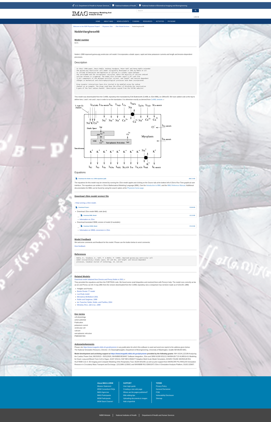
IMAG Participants (104, 395)
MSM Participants (104, 398)
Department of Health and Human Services (158, 415)
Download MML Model (90, 215)
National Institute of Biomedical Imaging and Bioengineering (164, 6)
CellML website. (157, 99)
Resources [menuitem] (147, 21)
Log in (196, 17)
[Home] (104, 13)
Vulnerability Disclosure (165, 395)
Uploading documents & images (135, 398)
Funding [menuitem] (136, 21)
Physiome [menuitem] (171, 21)
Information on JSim (87, 219)
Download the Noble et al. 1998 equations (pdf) (92, 178)
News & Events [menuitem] (123, 21)
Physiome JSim (107, 26)
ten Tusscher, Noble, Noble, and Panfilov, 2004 (94, 302)
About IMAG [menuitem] (108, 21)
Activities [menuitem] (160, 21)
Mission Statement (104, 386)
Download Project (83, 207)
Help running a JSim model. (85, 203)
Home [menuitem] (98, 21)
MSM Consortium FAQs (106, 389)
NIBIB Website (104, 415)
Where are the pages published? (135, 392)
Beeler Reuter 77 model (86, 291)
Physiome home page (135, 188)
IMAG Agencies (103, 392)
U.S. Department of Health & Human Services (92, 6)
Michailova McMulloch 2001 (87, 297)
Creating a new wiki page (132, 389)
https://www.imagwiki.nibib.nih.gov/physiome (100, 347)
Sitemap (159, 398)
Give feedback (80, 246)
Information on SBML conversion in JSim (95, 230)
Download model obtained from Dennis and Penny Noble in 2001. (99, 279)
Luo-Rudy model (83, 294)
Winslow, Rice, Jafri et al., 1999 (88, 305)
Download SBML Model (90, 226)
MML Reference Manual (176, 185)
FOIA (158, 392)
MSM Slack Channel (105, 401)
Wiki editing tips (129, 395)
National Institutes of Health (125, 6)
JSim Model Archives (122, 26)
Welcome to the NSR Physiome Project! (86, 26)
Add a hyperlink (129, 401)
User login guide (129, 386)
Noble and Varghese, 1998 (87, 299)
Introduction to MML (153, 185)
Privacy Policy (161, 386)
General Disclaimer (163, 389)
